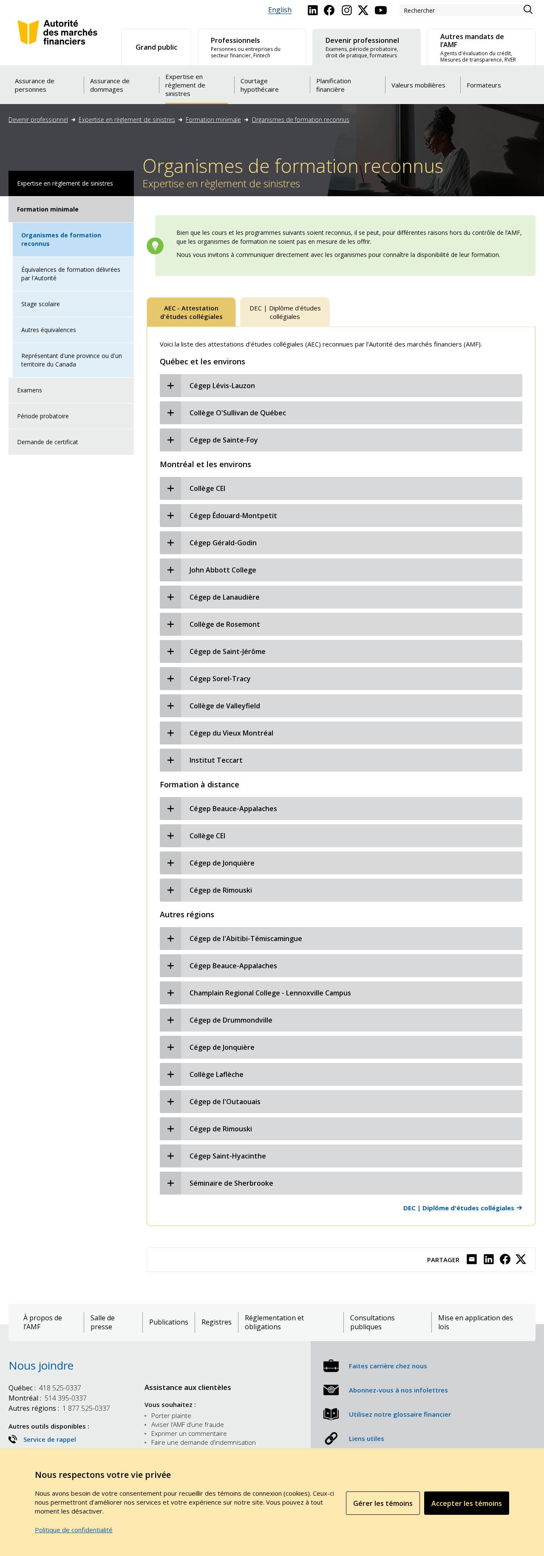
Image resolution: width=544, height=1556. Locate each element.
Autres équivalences (48, 330)
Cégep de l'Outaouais (225, 1101)
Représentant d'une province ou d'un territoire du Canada (71, 360)
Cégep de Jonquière (222, 863)
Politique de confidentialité (74, 1529)
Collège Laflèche (217, 1074)
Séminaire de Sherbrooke (231, 1183)
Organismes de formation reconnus (300, 119)
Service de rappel (49, 1439)
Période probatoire (43, 416)
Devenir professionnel (38, 119)
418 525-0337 (44, 1388)
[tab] (191, 312)
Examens (29, 390)
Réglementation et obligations (274, 1322)
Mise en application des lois (475, 1322)
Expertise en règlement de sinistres (127, 119)
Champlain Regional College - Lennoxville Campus (270, 993)
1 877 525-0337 (59, 1408)
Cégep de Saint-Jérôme (228, 651)
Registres (216, 1322)
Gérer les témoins (383, 1503)
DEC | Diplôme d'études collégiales (458, 1208)
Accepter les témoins (466, 1503)
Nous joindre (41, 1365)
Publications (168, 1322)
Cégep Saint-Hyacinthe (228, 1156)
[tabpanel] (341, 776)
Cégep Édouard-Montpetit (233, 515)
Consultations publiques (372, 1322)
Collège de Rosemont (225, 624)
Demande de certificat (47, 442)
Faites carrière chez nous (388, 1366)
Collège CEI (207, 488)
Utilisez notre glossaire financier (400, 1414)
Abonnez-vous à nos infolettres (398, 1390)
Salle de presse (103, 1322)
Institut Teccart (216, 760)
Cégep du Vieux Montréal (231, 733)
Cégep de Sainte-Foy (224, 440)
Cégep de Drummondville (231, 1020)
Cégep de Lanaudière (225, 597)
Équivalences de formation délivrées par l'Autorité (70, 273)
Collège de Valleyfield (225, 705)
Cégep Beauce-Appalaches (233, 808)
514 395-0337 (47, 1398)
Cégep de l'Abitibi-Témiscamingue (246, 938)
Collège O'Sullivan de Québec (238, 412)
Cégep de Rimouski (221, 890)
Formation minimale (213, 119)
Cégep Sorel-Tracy (220, 678)
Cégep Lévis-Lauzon (222, 385)
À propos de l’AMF (42, 1322)
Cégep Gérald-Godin (223, 542)
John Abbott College (223, 570)
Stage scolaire (40, 304)
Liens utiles (366, 1438)
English (280, 10)
